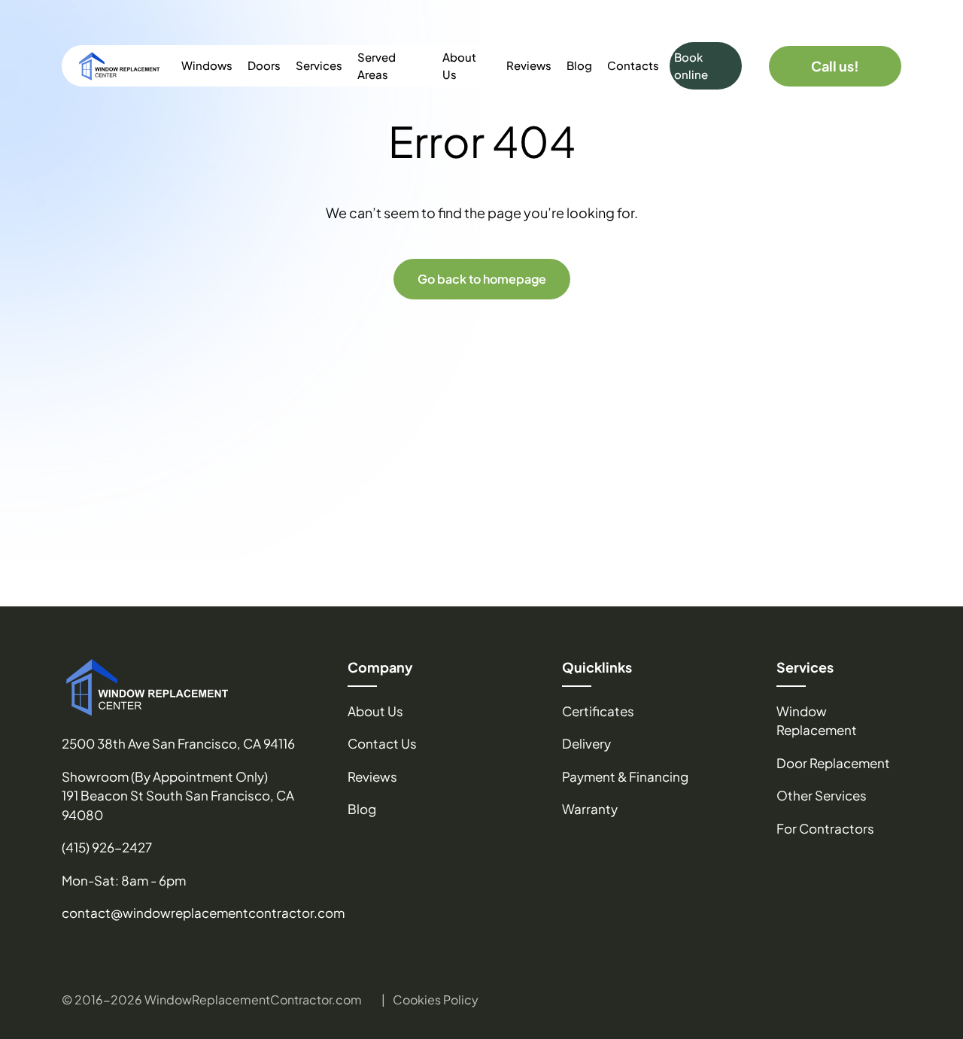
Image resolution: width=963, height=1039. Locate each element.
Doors (264, 65)
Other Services (821, 795)
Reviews (528, 65)
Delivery (586, 743)
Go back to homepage (482, 279)
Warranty (590, 809)
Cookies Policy (435, 999)
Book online (691, 65)
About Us (459, 65)
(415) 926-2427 (107, 847)
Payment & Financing (625, 776)
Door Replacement (833, 763)
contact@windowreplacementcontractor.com (203, 912)
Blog (579, 65)
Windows (206, 65)
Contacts (633, 65)
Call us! (835, 65)
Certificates (598, 711)
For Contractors (825, 828)
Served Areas (376, 65)
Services (319, 65)
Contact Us (382, 743)
